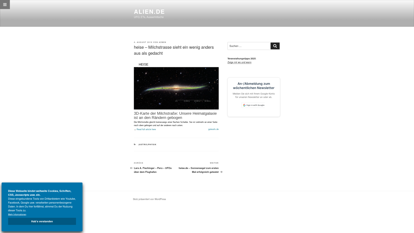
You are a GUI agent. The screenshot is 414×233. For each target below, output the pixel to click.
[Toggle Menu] (5, 4)
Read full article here (146, 129)
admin (162, 42)
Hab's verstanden (42, 221)
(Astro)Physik (147, 144)
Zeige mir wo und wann (239, 62)
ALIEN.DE (149, 11)
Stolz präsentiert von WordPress (149, 199)
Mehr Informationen (17, 214)
